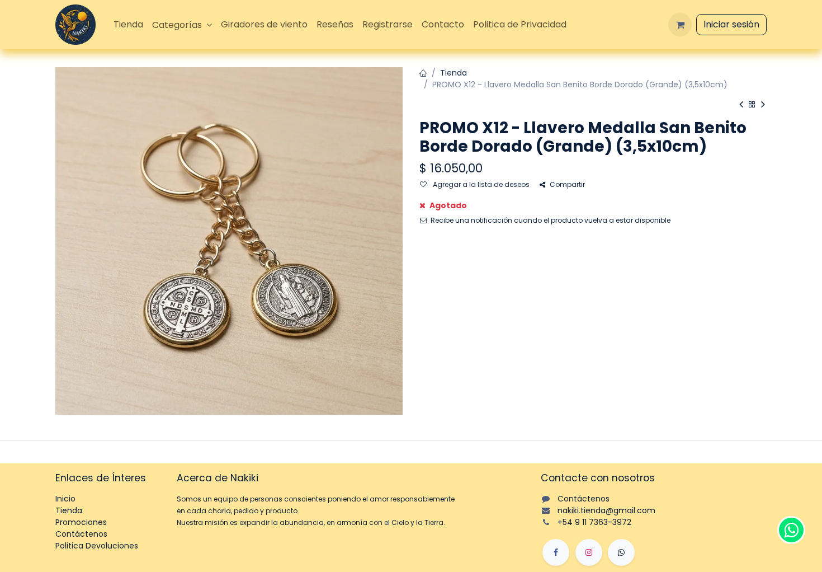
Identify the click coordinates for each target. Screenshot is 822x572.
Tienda (453, 72)
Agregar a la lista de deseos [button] (480, 184)
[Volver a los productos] (752, 105)
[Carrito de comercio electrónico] (680, 24)
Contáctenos (81, 534)
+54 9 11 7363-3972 (594, 522)
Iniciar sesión (731, 24)
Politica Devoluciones (96, 545)
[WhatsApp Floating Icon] (791, 530)
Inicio (65, 498)
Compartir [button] (567, 184)
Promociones (81, 522)
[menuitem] (128, 24)
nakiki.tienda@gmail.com (606, 510)
